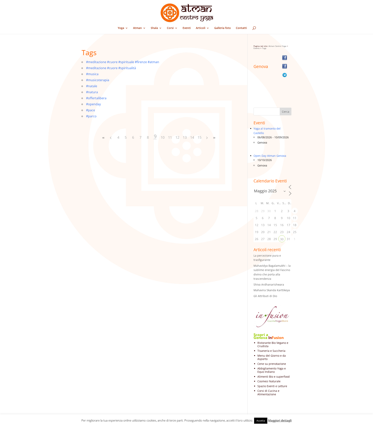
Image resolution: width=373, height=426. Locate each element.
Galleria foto (222, 28)
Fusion (278, 337)
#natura (92, 92)
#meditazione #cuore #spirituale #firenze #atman (122, 62)
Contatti (241, 28)
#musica (92, 74)
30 (282, 239)
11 (170, 137)
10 (163, 137)
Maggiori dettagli (280, 420)
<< (103, 137)
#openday (93, 104)
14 (192, 137)
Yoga (121, 28)
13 (185, 137)
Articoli (200, 28)
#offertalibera (96, 98)
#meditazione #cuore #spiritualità (111, 68)
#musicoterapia (97, 80)
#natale (91, 86)
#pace (90, 110)
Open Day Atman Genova (270, 156)
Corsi (170, 28)
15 (199, 137)
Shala (154, 28)
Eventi (187, 28)
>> (214, 137)
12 (177, 137)
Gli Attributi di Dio (265, 296)
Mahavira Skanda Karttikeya (272, 290)
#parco (91, 116)
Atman (137, 28)
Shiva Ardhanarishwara (269, 284)
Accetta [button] (260, 420)
